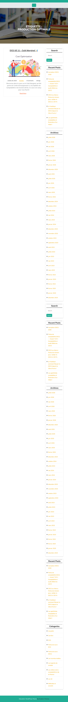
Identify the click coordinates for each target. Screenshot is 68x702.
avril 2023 (51, 265)
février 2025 (52, 197)
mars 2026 (51, 156)
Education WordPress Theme (34, 699)
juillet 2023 (51, 252)
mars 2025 (51, 192)
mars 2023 (51, 270)
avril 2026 (51, 151)
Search (49, 60)
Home (23, 22)
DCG (49, 640)
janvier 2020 (52, 293)
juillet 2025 (51, 178)
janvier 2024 (52, 224)
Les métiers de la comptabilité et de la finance (53, 672)
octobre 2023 (52, 238)
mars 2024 (51, 220)
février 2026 (52, 160)
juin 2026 (51, 142)
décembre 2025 (53, 169)
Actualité (51, 631)
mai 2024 (51, 215)
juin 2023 (51, 256)
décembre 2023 (53, 229)
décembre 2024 (53, 201)
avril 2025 (51, 188)
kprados (21, 80)
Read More (23, 93)
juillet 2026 (51, 137)
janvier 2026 (52, 165)
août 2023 (51, 247)
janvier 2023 (52, 279)
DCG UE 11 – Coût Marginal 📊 (24, 50)
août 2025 (51, 174)
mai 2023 (51, 261)
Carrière (50, 635)
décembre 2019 (53, 297)
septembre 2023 (53, 242)
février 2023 (52, 275)
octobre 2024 (52, 206)
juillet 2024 (51, 210)
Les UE (50, 679)
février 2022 (52, 284)
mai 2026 (51, 146)
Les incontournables (54, 658)
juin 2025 (51, 183)
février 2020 (52, 288)
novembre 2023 (53, 233)
